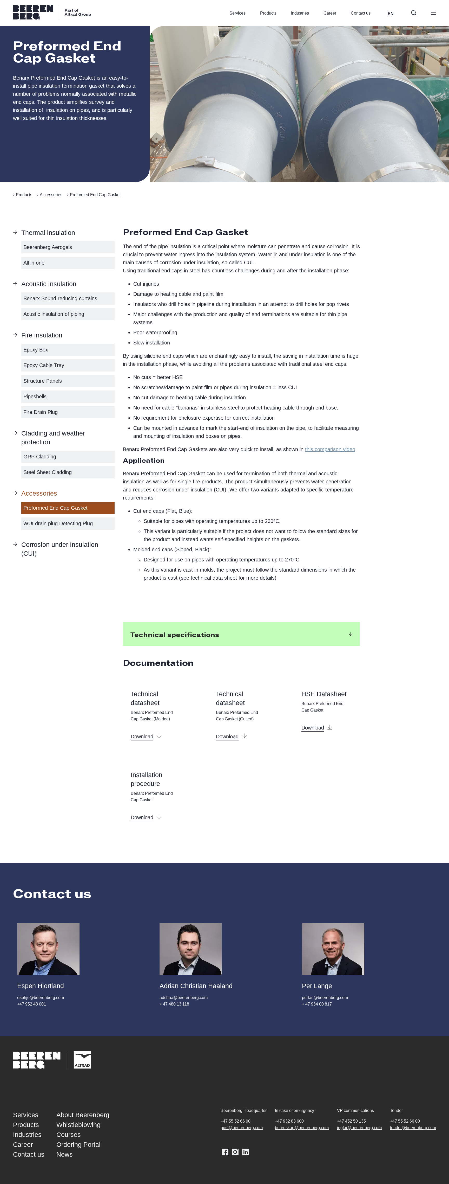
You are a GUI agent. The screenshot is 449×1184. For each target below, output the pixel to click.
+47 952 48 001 (31, 1004)
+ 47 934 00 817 (317, 1004)
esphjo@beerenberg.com (40, 997)
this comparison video (330, 449)
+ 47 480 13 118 (174, 1004)
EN (391, 13)
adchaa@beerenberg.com (184, 997)
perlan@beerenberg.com (325, 997)
